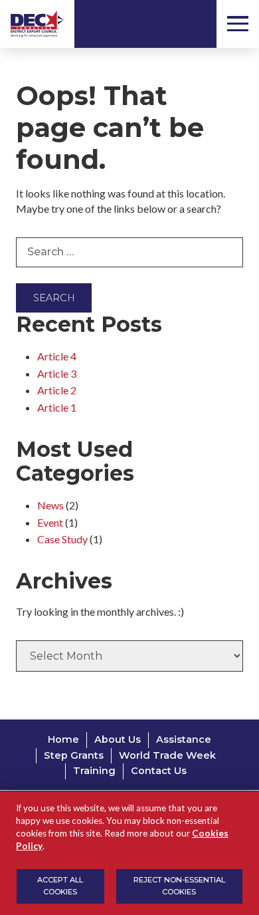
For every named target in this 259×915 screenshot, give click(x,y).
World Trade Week (167, 755)
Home (63, 739)
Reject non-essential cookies (179, 885)
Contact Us (159, 771)
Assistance (183, 739)
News (50, 505)
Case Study (62, 539)
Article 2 (56, 390)
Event (50, 522)
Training (94, 771)
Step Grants (74, 755)
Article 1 (56, 407)
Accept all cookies (60, 885)
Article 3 (56, 373)
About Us (117, 739)
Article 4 (56, 356)
